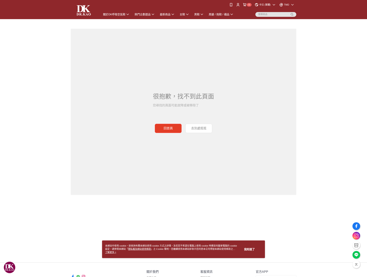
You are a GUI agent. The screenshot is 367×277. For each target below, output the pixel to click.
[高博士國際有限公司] (83, 10)
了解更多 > (110, 252)
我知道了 (249, 249)
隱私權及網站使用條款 (139, 249)
